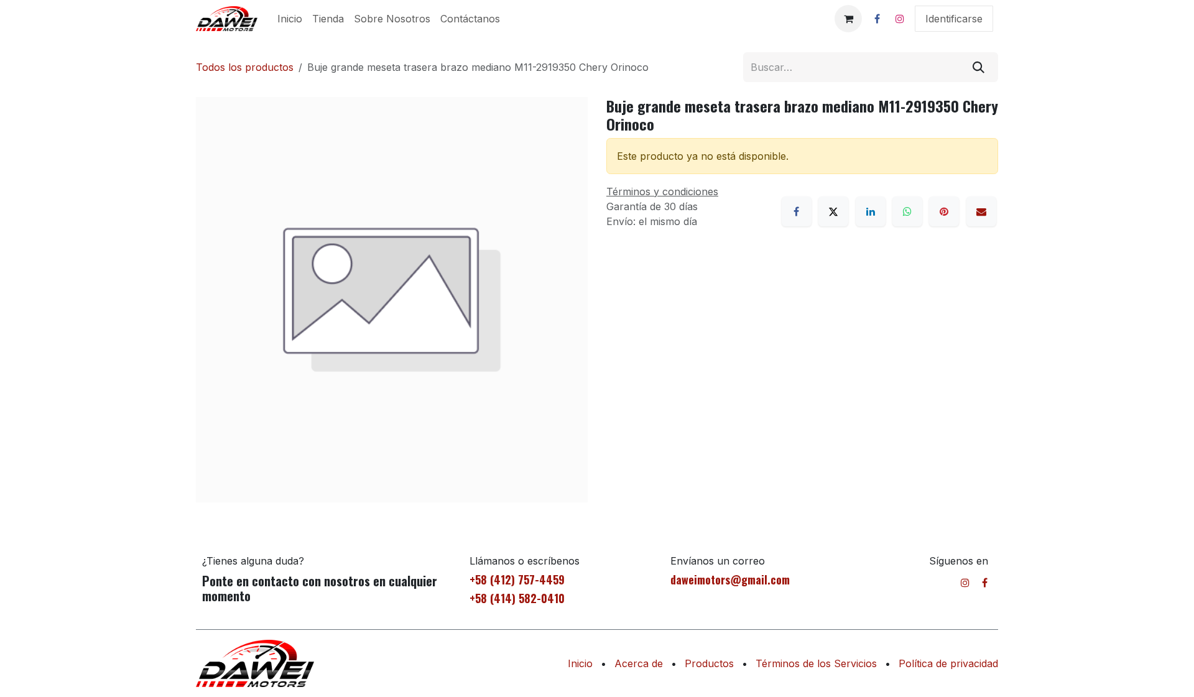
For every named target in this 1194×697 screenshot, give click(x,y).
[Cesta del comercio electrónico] (848, 18)
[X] (833, 211)
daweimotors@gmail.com (730, 579)
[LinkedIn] (871, 211)
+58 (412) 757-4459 (517, 579)
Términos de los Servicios (816, 663)
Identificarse (954, 18)
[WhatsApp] (907, 211)
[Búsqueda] (978, 67)
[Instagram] (900, 19)
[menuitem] (289, 18)
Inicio (580, 663)
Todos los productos (245, 67)
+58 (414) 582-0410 (517, 598)
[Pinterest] (944, 211)
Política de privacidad (948, 663)
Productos (709, 663)
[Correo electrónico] (981, 211)
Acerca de (638, 663)
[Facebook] (877, 19)
